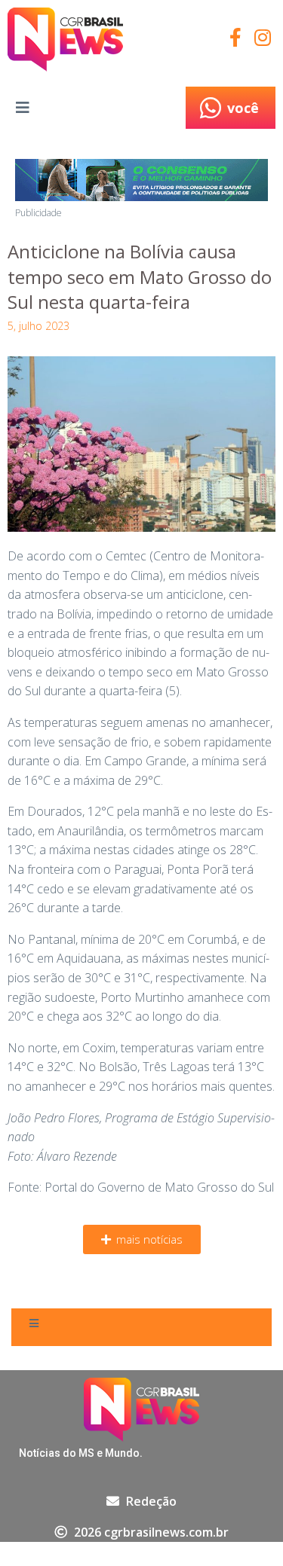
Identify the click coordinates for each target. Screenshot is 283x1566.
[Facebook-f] (235, 37)
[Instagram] (262, 37)
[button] (142, 1239)
